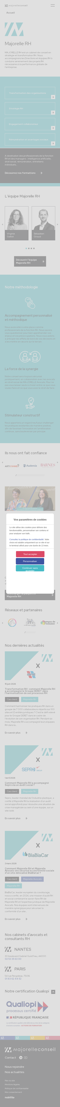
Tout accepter (30, 554)
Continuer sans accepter (30, 569)
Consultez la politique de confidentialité (26, 539)
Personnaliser (30, 561)
